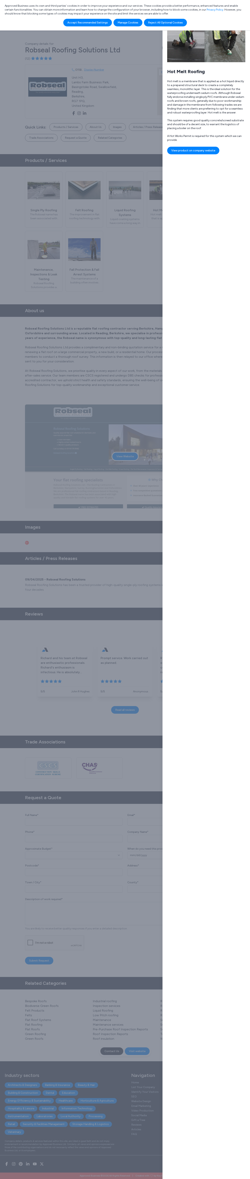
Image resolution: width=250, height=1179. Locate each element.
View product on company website (193, 150)
